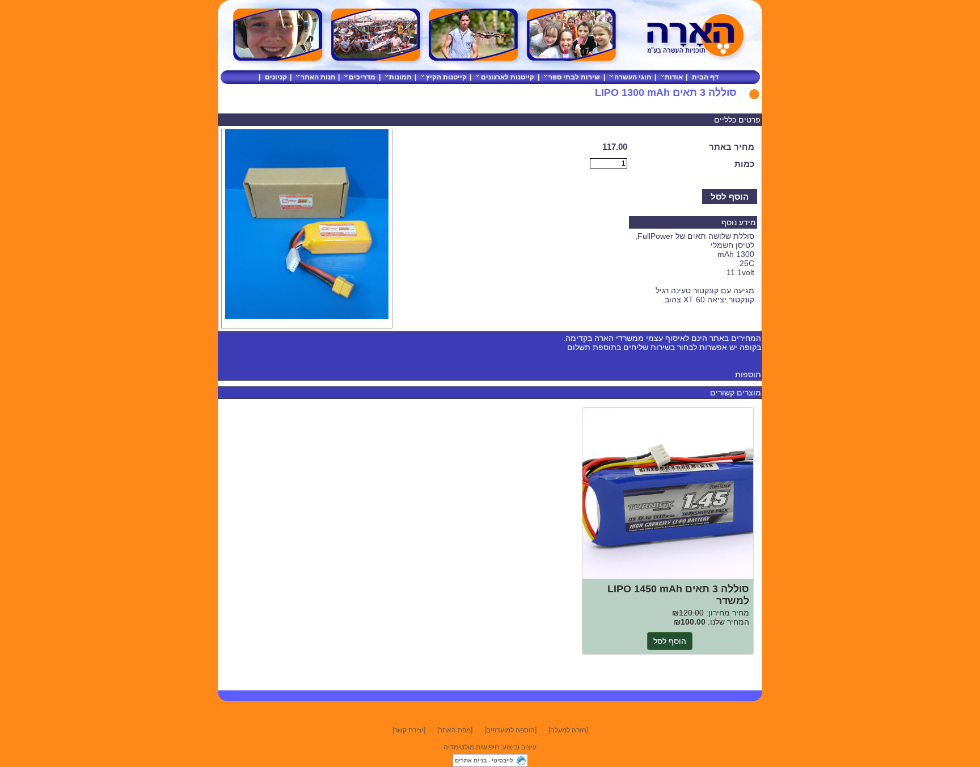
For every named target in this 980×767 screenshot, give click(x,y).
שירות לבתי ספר (574, 77)
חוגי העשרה (632, 77)
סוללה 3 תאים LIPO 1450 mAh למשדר (667, 493)
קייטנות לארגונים (507, 77)
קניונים (276, 77)
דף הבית (705, 77)
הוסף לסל (730, 196)
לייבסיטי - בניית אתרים (484, 760)
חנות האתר (318, 77)
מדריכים (362, 77)
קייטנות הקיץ (446, 77)
